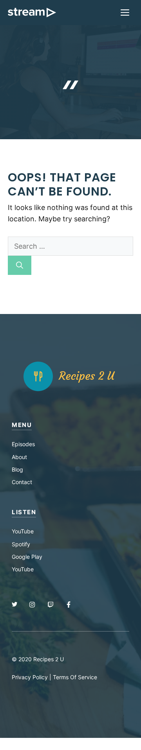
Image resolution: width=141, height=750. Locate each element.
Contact (22, 482)
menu (22, 425)
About (19, 457)
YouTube (23, 531)
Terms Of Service (75, 677)
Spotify (21, 544)
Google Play (27, 556)
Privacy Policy (30, 677)
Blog (17, 469)
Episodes (23, 444)
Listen (24, 512)
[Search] (19, 265)
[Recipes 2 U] (32, 12)
